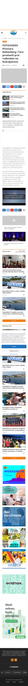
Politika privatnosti (14, 354)
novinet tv (5, 672)
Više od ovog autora (20, 252)
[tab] (22, 250)
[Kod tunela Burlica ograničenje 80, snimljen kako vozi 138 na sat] (5, 115)
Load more (14, 320)
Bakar (5, 38)
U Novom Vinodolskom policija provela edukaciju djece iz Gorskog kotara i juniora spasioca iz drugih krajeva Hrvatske (13, 271)
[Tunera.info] (13, 32)
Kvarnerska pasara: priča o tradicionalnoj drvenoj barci (17, 108)
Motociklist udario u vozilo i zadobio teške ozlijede (13, 292)
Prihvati (14, 346)
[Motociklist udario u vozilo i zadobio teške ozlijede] (14, 282)
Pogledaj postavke (14, 350)
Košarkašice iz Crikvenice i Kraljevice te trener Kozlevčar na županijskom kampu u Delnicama (13, 429)
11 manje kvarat (14, 672)
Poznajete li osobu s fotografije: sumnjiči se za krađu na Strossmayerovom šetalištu (12, 408)
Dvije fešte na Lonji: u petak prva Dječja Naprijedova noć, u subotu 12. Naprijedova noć (17, 102)
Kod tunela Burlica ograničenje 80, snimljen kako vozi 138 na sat (16, 114)
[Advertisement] (14, 15)
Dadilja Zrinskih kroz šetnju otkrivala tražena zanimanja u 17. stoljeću (14, 450)
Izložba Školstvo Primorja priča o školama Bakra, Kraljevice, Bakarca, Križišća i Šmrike (17, 96)
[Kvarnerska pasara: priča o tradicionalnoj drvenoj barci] (5, 109)
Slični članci (22, 250)
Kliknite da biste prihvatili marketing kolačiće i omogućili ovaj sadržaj (14, 196)
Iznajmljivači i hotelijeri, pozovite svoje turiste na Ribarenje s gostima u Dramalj (13, 313)
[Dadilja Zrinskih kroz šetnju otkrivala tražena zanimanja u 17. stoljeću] (14, 441)
